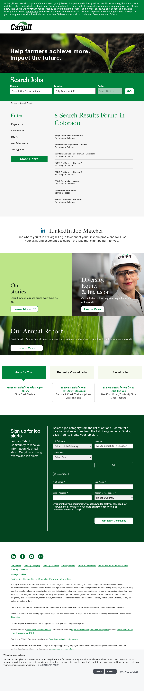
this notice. (15, 617)
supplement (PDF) (125, 629)
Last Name (100, 482)
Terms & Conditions (87, 565)
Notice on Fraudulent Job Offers (99, 14)
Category (16, 130)
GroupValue (58, 452)
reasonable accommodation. (63, 649)
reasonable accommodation (38, 629)
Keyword (14, 86)
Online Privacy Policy (48, 665)
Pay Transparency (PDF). (23, 633)
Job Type (16, 149)
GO (129, 91)
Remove (55, 474)
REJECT (110, 671)
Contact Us (26, 569)
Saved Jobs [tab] (120, 372)
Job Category (59, 441)
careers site (32, 11)
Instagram (40, 556)
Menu (138, 26)
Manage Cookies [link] (18, 574)
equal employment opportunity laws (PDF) (90, 629)
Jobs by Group (68, 565)
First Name (59, 482)
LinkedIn (13, 556)
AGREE (98, 671)
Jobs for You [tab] (23, 372)
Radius (101, 86)
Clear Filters (29, 159)
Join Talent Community (114, 520)
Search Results (26, 103)
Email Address (60, 493)
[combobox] (75, 91)
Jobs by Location (51, 565)
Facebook (22, 556)
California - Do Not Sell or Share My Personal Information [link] (41, 579)
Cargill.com (16, 565)
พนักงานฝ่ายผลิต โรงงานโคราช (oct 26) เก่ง (25, 389)
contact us (50, 14)
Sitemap (14, 569)
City (13, 137)
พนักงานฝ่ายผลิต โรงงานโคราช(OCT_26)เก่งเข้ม (73, 389)
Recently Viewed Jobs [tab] (72, 372)
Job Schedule (18, 143)
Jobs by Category (32, 565)
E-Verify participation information (63, 639)
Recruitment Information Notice (70, 506)
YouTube (31, 556)
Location (58, 86)
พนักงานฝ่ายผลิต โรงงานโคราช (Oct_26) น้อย (118, 389)
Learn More (26, 309)
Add (114, 465)
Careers (14, 103)
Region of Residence (105, 493)
